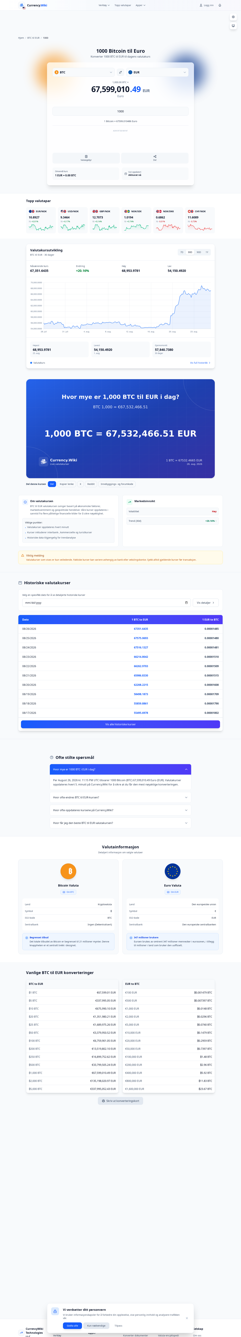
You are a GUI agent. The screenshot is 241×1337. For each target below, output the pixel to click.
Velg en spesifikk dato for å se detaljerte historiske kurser (53, 594)
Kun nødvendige (96, 1325)
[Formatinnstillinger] (233, 17)
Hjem (21, 37)
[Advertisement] (120, 22)
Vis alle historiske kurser (120, 724)
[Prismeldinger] (220, 5)
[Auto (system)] (233, 25)
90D (199, 252)
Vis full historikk (199, 362)
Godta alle (72, 1325)
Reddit (91, 484)
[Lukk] (187, 1318)
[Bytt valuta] (120, 72)
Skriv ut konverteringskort (122, 1101)
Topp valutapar (123, 5)
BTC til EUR (33, 37)
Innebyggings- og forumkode (117, 484)
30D (190, 252)
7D (181, 252)
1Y (207, 252)
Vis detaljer (204, 603)
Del (52, 484)
